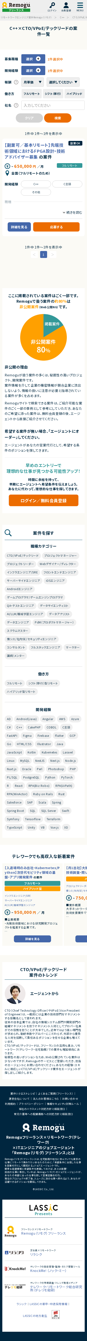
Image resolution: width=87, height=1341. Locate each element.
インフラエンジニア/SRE (22, 572)
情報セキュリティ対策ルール (63, 1104)
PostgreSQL (31, 777)
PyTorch (67, 777)
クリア (29, 118)
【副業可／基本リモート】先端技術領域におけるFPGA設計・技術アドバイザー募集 (35, 150)
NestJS (40, 761)
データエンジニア (18, 622)
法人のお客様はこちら (46, 1098)
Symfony (13, 819)
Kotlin (32, 752)
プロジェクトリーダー (20, 564)
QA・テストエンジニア (20, 605)
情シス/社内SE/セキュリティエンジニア (31, 639)
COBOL (52, 727)
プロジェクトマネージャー (60, 555)
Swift (65, 811)
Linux (10, 761)
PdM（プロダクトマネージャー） (54, 622)
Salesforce (14, 802)
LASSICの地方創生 (35, 1316)
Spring (56, 802)
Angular (47, 719)
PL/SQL (12, 777)
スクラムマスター (17, 630)
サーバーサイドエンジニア (23, 580)
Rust (61, 794)
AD (9, 719)
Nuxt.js (11, 769)
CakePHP (34, 727)
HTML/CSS (24, 744)
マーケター (73, 647)
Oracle (26, 769)
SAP (30, 802)
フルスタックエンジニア (45, 647)
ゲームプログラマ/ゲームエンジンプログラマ (35, 597)
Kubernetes (49, 752)
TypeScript (14, 827)
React (19, 786)
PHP (73, 769)
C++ (36, 184)
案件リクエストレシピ (22, 1093)
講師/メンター (16, 656)
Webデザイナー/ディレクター (58, 564)
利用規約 (10, 1104)
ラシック (21, 1304)
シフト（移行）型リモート (43, 683)
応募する (56, 227)
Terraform (54, 819)
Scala (42, 802)
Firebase (43, 735)
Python (50, 777)
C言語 (67, 184)
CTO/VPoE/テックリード (23, 555)
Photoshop (56, 769)
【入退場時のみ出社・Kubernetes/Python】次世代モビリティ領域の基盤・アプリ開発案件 (32, 872)
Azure (75, 719)
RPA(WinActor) (17, 794)
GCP (73, 735)
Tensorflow (33, 819)
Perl (39, 769)
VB (43, 827)
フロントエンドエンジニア (60, 572)
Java (60, 744)
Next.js (54, 761)
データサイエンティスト (54, 605)
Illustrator (44, 744)
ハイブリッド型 (32, 888)
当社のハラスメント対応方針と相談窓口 (42, 1109)
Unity (31, 827)
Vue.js (55, 827)
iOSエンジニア (55, 580)
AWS (62, 719)
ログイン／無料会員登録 (43, 500)
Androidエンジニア (19, 589)
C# (9, 727)
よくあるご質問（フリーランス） (55, 1093)
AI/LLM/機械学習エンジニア (25, 614)
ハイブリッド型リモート (21, 691)
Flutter (59, 735)
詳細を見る (19, 227)
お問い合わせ (70, 1098)
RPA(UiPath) (63, 786)
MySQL (24, 761)
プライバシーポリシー (31, 1104)
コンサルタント (16, 647)
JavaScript (14, 752)
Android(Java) (26, 719)
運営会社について (19, 1098)
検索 (58, 118)
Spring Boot (15, 811)
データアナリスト (59, 614)
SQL (32, 811)
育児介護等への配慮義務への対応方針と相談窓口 (43, 1114)
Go (9, 744)
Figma (27, 735)
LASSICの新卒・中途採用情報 (48, 1304)
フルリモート (69, 165)
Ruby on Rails (43, 794)
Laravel (68, 752)
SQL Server (48, 811)
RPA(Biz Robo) (39, 786)
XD (66, 827)
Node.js (70, 761)
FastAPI (12, 735)
